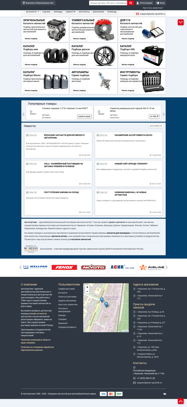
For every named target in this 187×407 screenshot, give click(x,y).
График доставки (66, 288)
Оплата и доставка (67, 296)
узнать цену (84, 116)
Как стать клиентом (67, 304)
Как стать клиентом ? (153, 7)
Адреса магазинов (67, 300)
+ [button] (87, 287)
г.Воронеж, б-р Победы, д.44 (150, 311)
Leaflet (125, 331)
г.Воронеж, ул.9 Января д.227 (151, 322)
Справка (62, 319)
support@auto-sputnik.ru (152, 13)
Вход (162, 2)
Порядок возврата (67, 327)
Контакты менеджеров (64, 310)
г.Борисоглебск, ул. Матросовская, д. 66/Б (148, 355)
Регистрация (146, 2)
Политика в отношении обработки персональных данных (37, 348)
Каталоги (62, 292)
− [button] (87, 291)
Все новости (156, 126)
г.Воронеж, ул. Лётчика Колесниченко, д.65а (148, 348)
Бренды (62, 315)
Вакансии (62, 323)
